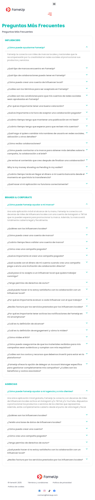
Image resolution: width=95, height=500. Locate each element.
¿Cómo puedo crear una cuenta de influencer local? (35, 82)
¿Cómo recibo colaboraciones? (24, 143)
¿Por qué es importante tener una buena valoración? (35, 106)
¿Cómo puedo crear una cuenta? (25, 429)
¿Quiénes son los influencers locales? (27, 228)
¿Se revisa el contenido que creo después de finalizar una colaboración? (46, 160)
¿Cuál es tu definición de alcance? (25, 323)
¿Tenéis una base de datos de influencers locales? (34, 422)
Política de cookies (16, 486)
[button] (54, 4)
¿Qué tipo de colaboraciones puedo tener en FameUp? (36, 75)
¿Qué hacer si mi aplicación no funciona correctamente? (37, 184)
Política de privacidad (62, 482)
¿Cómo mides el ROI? (18, 337)
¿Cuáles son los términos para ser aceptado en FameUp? (37, 89)
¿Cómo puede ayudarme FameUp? (26, 47)
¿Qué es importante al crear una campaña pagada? (35, 255)
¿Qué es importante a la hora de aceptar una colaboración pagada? (44, 112)
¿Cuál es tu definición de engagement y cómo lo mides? (37, 330)
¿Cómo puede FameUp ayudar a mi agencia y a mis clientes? (40, 391)
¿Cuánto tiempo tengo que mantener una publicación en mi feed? (43, 119)
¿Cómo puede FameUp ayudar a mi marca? (30, 204)
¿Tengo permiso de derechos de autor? (28, 283)
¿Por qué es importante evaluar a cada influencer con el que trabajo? (44, 299)
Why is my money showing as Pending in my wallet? (35, 167)
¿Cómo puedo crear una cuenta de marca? (30, 235)
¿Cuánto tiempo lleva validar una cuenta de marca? (35, 242)
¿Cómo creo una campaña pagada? (27, 249)
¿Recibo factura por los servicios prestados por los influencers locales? (45, 306)
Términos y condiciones (38, 482)
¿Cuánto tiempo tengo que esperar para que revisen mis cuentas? (43, 126)
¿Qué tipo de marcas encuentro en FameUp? (31, 68)
